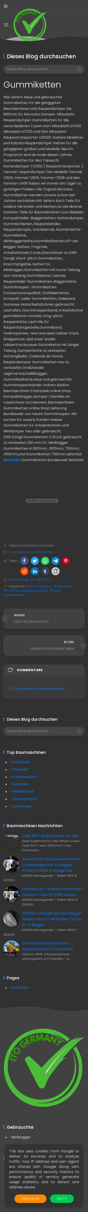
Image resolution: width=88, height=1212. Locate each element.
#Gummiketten (38, 586)
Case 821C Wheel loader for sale (50, 835)
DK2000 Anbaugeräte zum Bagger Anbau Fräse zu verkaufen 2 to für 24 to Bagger (52, 919)
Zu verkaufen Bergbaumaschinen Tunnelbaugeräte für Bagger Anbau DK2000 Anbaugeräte (51, 864)
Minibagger (21, 1137)
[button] (24, 561)
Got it (62, 1198)
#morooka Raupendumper (25, 590)
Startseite (20, 987)
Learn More (30, 1198)
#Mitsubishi (62, 586)
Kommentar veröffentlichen (31, 552)
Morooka (12, 460)
